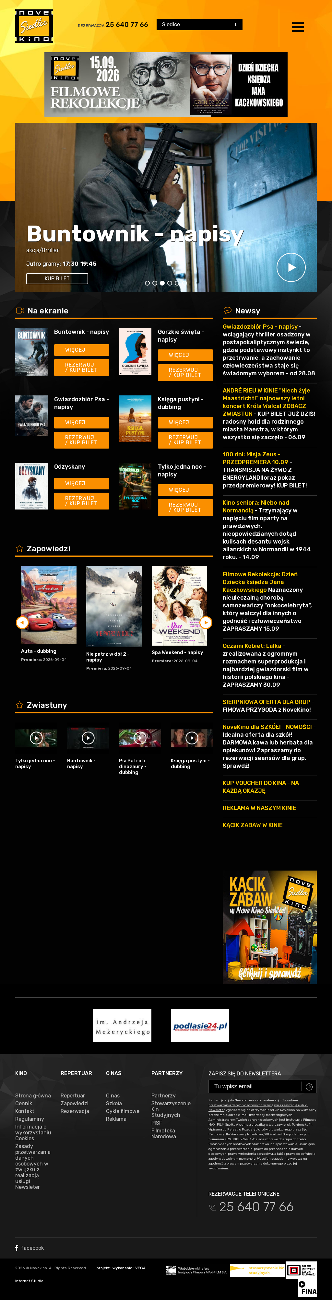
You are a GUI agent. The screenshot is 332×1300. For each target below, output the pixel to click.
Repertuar (73, 1096)
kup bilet (57, 278)
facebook (32, 1248)
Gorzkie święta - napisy (181, 335)
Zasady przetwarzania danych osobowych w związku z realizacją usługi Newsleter (33, 1166)
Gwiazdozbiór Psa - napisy (81, 403)
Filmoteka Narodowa (163, 1134)
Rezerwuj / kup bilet (81, 367)
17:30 (70, 263)
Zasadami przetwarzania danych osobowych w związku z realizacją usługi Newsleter (258, 1105)
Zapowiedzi (75, 1104)
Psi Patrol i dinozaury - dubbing (133, 766)
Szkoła (114, 1104)
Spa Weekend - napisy (177, 652)
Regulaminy (29, 1119)
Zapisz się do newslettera (244, 1074)
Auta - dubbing (38, 651)
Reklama (116, 1119)
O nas (113, 1096)
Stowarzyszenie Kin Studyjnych (169, 1109)
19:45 (88, 263)
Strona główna (33, 1096)
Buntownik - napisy (135, 233)
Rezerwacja (75, 1111)
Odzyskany (69, 466)
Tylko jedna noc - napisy (182, 470)
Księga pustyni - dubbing (181, 403)
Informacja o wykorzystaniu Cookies (33, 1133)
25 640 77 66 (127, 25)
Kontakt (24, 1111)
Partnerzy (163, 1096)
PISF (156, 1123)
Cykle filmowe (122, 1111)
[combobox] (200, 24)
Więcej (75, 350)
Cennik (23, 1104)
